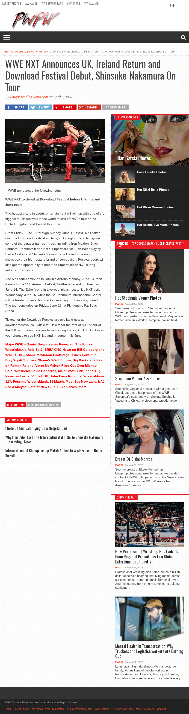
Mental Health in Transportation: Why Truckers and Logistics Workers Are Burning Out (149, 651)
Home (9, 51)
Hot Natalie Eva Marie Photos (158, 225)
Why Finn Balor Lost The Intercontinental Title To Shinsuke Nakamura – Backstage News (54, 439)
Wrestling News (24, 51)
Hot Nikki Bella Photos (153, 189)
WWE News (43, 51)
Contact (161, 709)
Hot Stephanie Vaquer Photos (138, 298)
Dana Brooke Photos (151, 172)
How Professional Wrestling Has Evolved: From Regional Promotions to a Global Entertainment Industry (146, 556)
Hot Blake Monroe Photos (155, 207)
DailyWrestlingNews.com (29, 96)
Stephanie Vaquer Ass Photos (137, 378)
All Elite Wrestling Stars (79, 709)
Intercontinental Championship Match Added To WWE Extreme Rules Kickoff (53, 453)
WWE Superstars (52, 3)
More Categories (145, 709)
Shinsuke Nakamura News (43, 405)
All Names (31, 3)
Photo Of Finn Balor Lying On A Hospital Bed (36, 428)
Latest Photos (11, 3)
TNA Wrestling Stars (122, 709)
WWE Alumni (91, 3)
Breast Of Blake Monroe (133, 459)
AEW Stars (73, 3)
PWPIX (119, 304)
